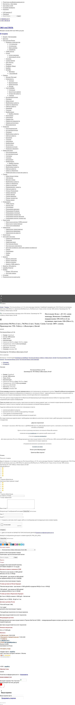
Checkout (6, 14)
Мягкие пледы (10, 180)
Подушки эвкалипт (12, 148)
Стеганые (12, 90)
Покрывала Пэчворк (12, 211)
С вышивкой (13, 73)
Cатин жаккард (14, 55)
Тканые (11, 95)
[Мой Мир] (5, 544)
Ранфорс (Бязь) (11, 66)
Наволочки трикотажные (14, 229)
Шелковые (9, 117)
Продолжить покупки (8, 698)
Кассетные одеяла (15, 92)
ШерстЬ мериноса (12, 104)
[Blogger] (9, 544)
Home (1, 307)
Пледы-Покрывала (12, 191)
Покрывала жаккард (12, 209)
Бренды (5, 38)
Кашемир (9, 108)
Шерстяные (10, 101)
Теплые (11, 81)
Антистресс (9, 145)
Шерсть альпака (11, 185)
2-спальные (12, 46)
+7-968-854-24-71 (5, 19)
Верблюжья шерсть (12, 103)
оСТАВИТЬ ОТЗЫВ (5, 496)
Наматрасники (8, 150)
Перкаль (8, 64)
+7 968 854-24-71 (4, 640)
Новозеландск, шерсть (13, 187)
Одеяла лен (9, 119)
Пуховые (9, 99)
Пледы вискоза (11, 192)
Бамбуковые (10, 112)
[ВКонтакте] (1, 544)
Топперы (9, 156)
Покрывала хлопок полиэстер (16, 218)
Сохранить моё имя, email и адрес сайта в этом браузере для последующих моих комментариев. (30, 520)
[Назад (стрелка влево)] (0, 704)
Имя (1, 514)
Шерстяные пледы (12, 176)
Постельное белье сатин (12, 359)
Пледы (5, 174)
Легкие (11, 86)
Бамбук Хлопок (14, 114)
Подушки (6, 126)
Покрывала (6, 202)
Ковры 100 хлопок (12, 271)
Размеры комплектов (13, 42)
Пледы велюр (10, 194)
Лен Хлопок (9, 62)
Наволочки (6, 227)
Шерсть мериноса (12, 170)
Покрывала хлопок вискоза (15, 216)
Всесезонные (13, 83)
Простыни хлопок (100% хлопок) (16, 222)
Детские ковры (11, 273)
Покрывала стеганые (13, 213)
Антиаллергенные (12, 97)
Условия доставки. (37, 446)
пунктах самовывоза (40, 436)
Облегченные (13, 84)
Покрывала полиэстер (13, 214)
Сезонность (10, 79)
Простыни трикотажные (14, 224)
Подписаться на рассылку (11, 277)
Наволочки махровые (13, 231)
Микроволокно (11, 125)
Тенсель (8, 59)
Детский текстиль (9, 236)
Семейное (12, 49)
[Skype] (21, 544)
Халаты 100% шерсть (13, 264)
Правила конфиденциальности (45, 532)
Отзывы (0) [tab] (6, 364)
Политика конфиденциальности (13, 2)
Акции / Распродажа (9, 37)
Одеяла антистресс (12, 123)
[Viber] (17, 544)
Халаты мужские (11, 260)
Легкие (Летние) (11, 77)
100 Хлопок (9, 178)
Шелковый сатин (14, 57)
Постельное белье (9, 40)
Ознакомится (24, 674)
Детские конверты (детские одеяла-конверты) (21, 247)
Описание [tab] (6, 362)
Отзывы (5, 275)
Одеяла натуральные (13, 238)
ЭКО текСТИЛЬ (6, 27)
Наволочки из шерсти (13, 233)
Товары (6, 307)
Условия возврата (9, 7)
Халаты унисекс (11, 262)
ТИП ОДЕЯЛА (10, 88)
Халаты (5, 257)
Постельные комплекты (14, 246)
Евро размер (13, 48)
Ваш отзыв (3, 508)
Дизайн (8, 70)
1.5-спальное (13, 44)
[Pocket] (15, 544)
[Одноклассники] (3, 544)
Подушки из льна (11, 147)
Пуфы (7, 255)
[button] (37, 296)
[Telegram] (23, 544)
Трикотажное (10, 60)
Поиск (15, 557)
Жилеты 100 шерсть (9, 266)
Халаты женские (11, 258)
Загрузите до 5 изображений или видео (11, 511)
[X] (7, 544)
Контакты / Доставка (10, 4)
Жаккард (12, 71)
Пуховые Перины (11, 165)
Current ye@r (4, 543)
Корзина (6, 9)
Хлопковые (9, 115)
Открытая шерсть (15, 93)
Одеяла (5, 75)
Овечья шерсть (11, 106)
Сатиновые (9, 207)
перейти (12, 651)
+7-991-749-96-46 (5, 20)
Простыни (6, 220)
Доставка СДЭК (8, 6)
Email (2, 517)
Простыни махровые (13, 225)
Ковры (8, 253)
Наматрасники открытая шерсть (17, 172)
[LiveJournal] (13, 544)
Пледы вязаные (11, 196)
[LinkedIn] (11, 544)
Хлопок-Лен (9, 205)
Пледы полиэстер (12, 198)
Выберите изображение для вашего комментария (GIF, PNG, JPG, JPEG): (20, 535)
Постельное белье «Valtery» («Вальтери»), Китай (42, 358)
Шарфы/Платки (8, 268)
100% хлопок (10, 51)
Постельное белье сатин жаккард (29, 359)
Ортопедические (11, 128)
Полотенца (6, 235)
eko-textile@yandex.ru (10, 642)
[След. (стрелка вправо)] (2, 704)
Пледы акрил (10, 200)
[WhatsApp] (19, 544)
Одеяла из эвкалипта (13, 121)
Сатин (8, 53)
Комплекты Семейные (21, 358)
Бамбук (8, 68)
